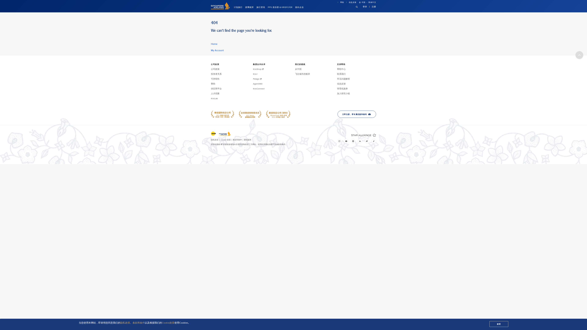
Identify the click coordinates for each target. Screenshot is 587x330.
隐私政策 (125, 322)
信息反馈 (352, 2)
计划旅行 (238, 7)
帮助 (342, 2)
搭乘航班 (249, 7)
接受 (499, 324)
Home (214, 44)
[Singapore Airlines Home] (220, 8)
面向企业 (299, 7)
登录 (365, 6)
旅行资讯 (261, 7)
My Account (217, 50)
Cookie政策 (168, 322)
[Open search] (358, 9)
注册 (374, 6)
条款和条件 (139, 322)
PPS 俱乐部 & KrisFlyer (280, 7)
